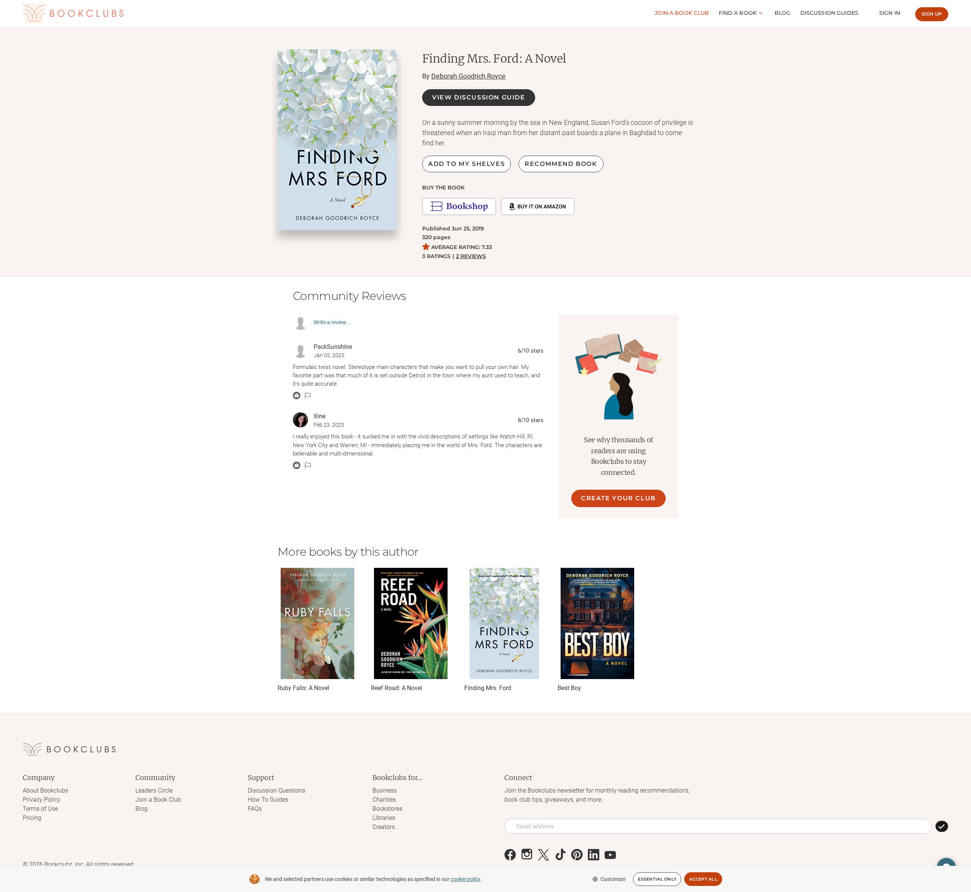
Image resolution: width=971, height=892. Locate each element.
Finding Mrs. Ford (487, 688)
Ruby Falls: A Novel (303, 688)
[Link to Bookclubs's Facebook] (510, 854)
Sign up (932, 14)
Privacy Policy (41, 799)
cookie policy (465, 879)
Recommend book (561, 163)
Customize (612, 879)
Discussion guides (829, 12)
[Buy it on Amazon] (538, 206)
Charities (384, 799)
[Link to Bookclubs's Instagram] (527, 854)
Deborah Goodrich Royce (468, 76)
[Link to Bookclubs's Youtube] (610, 855)
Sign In (889, 12)
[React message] (296, 395)
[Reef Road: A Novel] (411, 623)
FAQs (255, 808)
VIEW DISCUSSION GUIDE (478, 97)
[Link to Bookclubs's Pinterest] (577, 854)
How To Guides (268, 799)
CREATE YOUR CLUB (618, 498)
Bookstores (387, 808)
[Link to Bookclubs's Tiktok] (560, 854)
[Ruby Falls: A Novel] (317, 623)
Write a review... (332, 322)
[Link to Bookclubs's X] (543, 854)
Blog (783, 12)
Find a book (738, 12)
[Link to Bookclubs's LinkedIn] (593, 854)
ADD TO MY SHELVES (466, 163)
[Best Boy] (597, 623)
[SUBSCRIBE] (941, 826)
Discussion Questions (276, 790)
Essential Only (657, 879)
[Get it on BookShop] (459, 206)
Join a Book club (682, 12)
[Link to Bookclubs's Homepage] (73, 13)
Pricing (32, 817)
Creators (383, 827)
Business (384, 790)
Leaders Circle (154, 790)
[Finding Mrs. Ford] (504, 623)
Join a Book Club (158, 799)
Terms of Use (40, 808)
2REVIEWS (471, 256)
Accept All (703, 879)
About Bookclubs (45, 790)
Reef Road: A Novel (396, 688)
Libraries (383, 817)
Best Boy (569, 688)
